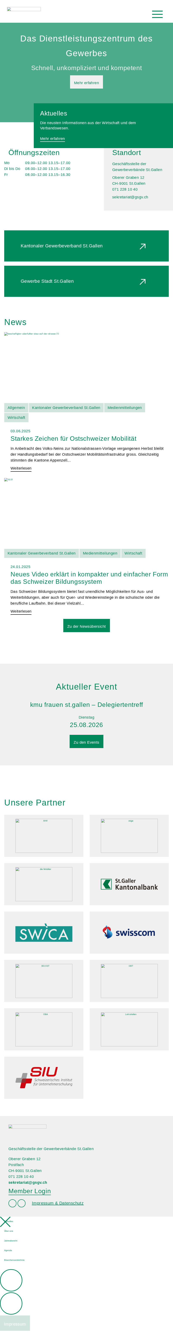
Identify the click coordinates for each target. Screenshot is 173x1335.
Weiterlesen (21, 468)
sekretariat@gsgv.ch (130, 197)
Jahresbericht (10, 1240)
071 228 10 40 (21, 1176)
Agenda (8, 1250)
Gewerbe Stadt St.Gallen (47, 281)
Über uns (8, 1231)
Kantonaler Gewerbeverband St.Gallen (62, 245)
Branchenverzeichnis (14, 1260)
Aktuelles (8, 1221)
